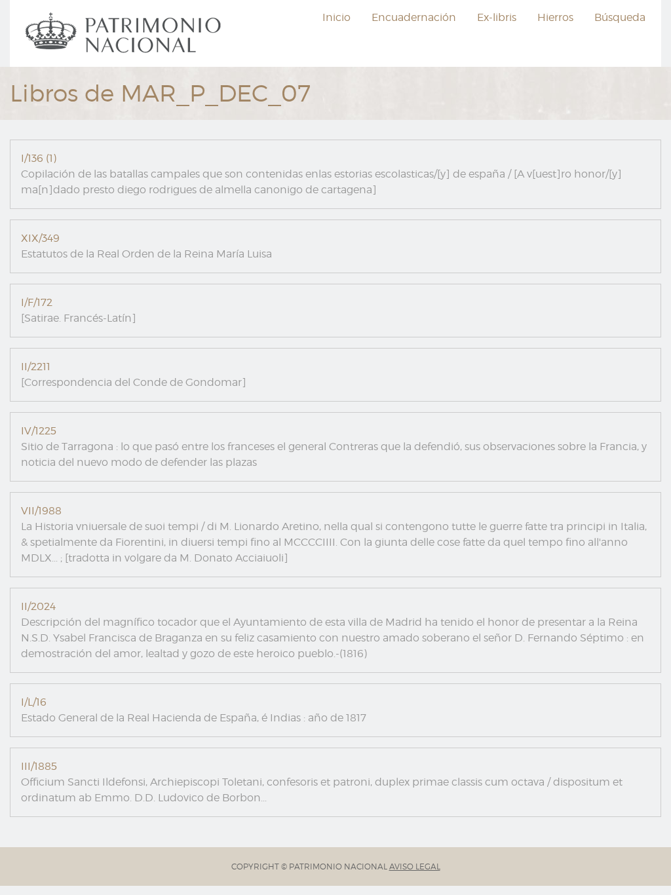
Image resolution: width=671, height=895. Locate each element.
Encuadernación (414, 17)
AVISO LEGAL (414, 866)
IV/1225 (38, 431)
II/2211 (35, 366)
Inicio (336, 17)
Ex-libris (496, 17)
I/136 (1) (38, 158)
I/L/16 (34, 702)
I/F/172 (36, 302)
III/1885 (39, 766)
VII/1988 (41, 511)
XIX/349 (40, 238)
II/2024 (38, 606)
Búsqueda (619, 17)
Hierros (555, 17)
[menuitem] (125, 33)
